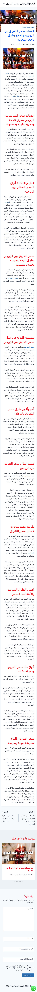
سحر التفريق (9, 202)
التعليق (30, 908)
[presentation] (18, 854)
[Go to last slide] (32, 861)
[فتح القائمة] (3, 3)
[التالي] (5, 861)
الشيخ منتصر (25, 44)
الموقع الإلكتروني (26, 959)
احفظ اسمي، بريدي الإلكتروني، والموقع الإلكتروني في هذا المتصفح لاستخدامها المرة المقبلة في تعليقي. (19, 968)
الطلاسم (31, 553)
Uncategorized (28, 27)
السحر (27, 476)
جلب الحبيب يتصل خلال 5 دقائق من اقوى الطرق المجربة (28, 818)
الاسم (30, 939)
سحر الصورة (13, 278)
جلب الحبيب (14, 96)
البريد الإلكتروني (26, 949)
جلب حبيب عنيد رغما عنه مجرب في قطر (8, 816)
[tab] (22, 881)
